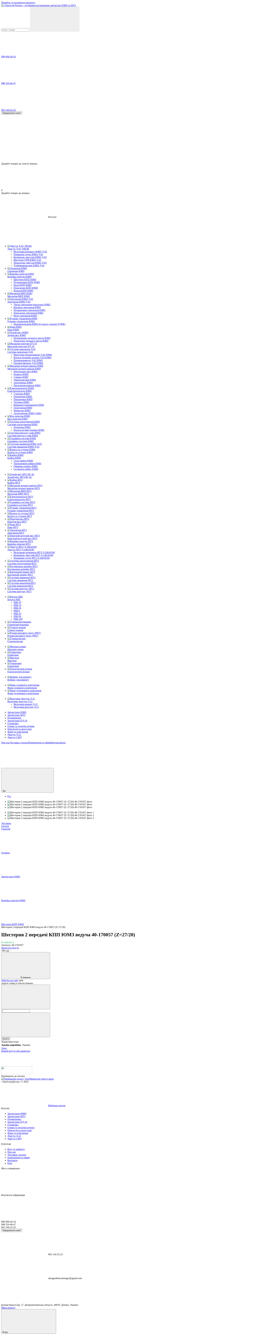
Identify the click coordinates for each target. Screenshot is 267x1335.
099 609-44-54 (8, 56)
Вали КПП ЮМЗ (23, 285)
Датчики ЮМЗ (21, 402)
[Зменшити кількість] (25, 997)
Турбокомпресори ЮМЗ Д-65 (29, 265)
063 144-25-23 (8, 110)
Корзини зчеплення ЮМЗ (27, 307)
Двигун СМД (14, 737)
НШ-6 (17, 610)
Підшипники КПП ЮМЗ (27, 282)
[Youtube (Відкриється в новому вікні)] (117, 766)
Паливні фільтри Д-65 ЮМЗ (28, 363)
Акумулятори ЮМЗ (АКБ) (27, 413)
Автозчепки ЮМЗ (23, 382)
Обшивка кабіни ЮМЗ (26, 466)
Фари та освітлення (17, 731)
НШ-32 (17, 613)
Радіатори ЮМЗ (22, 427)
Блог (63, 742)
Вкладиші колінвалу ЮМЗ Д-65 (30, 251)
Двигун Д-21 (14, 734)
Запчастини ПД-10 (17, 720)
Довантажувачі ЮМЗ (25, 380)
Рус (9, 796)
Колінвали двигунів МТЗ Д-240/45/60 (33, 555)
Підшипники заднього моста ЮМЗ (32, 338)
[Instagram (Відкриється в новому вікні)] (24, 766)
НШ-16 (17, 608)
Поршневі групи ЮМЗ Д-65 (28, 254)
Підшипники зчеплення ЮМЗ (29, 310)
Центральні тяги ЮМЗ (25, 371)
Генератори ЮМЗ (23, 396)
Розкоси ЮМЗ (21, 374)
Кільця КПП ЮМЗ (23, 290)
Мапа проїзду (8, 1307)
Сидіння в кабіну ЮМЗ (26, 469)
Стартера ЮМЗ (22, 393)
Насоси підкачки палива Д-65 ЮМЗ (32, 357)
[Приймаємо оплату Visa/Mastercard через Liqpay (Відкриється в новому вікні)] (27, 1079)
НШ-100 (18, 619)
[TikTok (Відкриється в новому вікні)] (71, 766)
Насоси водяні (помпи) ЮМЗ (29, 430)
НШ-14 (17, 605)
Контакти (56, 742)
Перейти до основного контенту (18, 2)
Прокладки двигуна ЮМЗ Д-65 (30, 262)
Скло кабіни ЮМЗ (23, 460)
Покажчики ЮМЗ (23, 399)
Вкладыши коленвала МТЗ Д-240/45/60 (34, 552)
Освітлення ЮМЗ (23, 407)
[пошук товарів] (54, 19)
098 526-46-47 (8, 83)
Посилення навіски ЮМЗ (27, 385)
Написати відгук (10, 948)
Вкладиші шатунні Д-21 (26, 707)
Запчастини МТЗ (16, 715)
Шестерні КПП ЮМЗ (25, 279)
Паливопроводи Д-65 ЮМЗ (28, 360)
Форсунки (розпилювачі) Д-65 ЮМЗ (33, 354)
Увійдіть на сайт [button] (9, 980)
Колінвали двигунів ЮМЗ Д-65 (30, 257)
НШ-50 (17, 616)
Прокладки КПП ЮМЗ (26, 288)
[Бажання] (133, 150)
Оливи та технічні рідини (20, 726)
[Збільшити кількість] (25, 1025)
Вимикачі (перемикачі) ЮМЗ (29, 405)
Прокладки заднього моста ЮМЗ (31, 341)
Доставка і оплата (19, 742)
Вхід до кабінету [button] (16, 1149)
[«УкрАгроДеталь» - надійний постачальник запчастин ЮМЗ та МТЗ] (16, 1073)
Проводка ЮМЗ (22, 410)
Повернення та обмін (39, 742)
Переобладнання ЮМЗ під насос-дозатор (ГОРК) (39, 324)
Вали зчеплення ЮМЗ (25, 315)
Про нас (5, 742)
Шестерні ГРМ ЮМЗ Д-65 (27, 260)
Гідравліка (12, 723)
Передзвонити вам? (11, 113)
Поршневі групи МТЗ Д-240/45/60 (32, 558)
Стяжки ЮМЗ (21, 377)
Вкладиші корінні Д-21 (26, 704)
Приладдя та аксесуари (19, 729)
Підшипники (14, 718)
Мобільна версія (56, 1105)
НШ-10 (17, 602)
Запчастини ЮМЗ (16, 712)
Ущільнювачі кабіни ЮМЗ (27, 463)
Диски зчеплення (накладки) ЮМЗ (32, 304)
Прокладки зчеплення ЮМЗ (28, 313)
